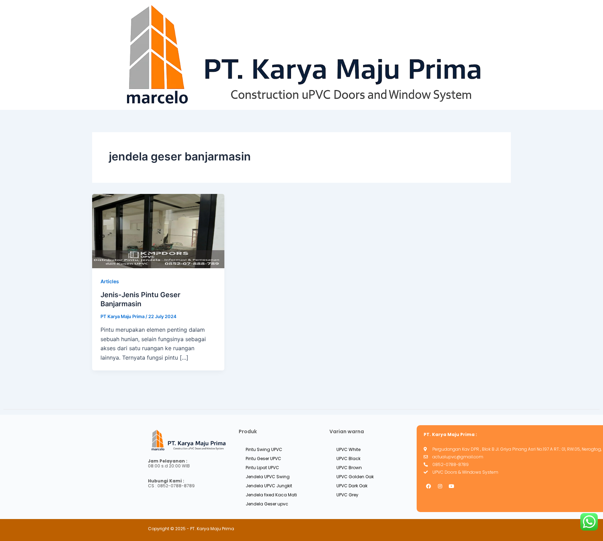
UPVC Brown (349, 468)
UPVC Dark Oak (351, 486)
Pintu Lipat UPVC (262, 468)
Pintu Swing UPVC (264, 449)
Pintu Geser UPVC (263, 458)
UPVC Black (348, 458)
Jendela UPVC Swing (268, 477)
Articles (109, 281)
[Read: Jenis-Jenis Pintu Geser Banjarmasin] (158, 230)
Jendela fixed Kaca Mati (271, 495)
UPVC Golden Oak (355, 477)
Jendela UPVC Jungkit (269, 486)
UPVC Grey (347, 495)
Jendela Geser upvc (267, 504)
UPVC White (348, 449)
